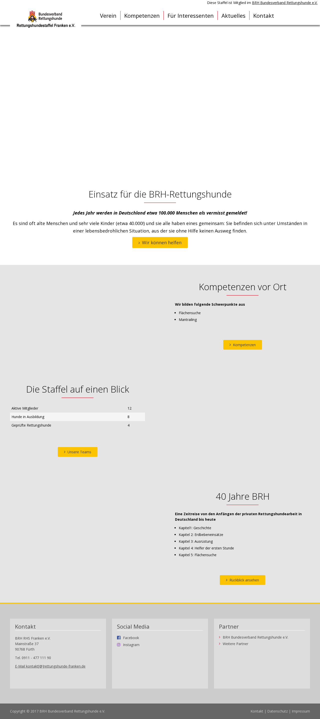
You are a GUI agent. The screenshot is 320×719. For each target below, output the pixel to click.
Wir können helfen (162, 242)
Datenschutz (277, 711)
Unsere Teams (79, 452)
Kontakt (263, 15)
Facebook (131, 638)
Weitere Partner (235, 644)
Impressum (301, 711)
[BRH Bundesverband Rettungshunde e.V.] (45, 19)
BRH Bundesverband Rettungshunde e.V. (285, 2)
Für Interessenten (191, 15)
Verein (108, 15)
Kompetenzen (142, 15)
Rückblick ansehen (244, 580)
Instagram (131, 645)
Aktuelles (234, 15)
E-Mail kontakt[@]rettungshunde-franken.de (50, 666)
